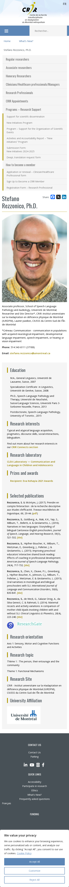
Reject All (34, 879)
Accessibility (34, 781)
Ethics (34, 790)
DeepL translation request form (24, 157)
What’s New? (26, 41)
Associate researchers (19, 67)
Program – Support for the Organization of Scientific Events (35, 130)
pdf (35, 513)
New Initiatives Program (19, 122)
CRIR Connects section (26, 447)
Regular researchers (17, 59)
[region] (34, 858)
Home (7, 41)
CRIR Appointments (17, 101)
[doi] (19, 537)
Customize (34, 870)
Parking (34, 756)
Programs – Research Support (23, 109)
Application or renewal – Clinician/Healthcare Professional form (30, 173)
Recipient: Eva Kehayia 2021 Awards (32, 480)
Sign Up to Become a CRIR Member (25, 181)
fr (64, 4)
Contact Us (34, 752)
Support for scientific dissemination (26, 116)
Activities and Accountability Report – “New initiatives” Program (29, 140)
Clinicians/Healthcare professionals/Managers (33, 84)
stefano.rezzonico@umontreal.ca (30, 353)
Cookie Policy (24, 853)
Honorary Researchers (18, 76)
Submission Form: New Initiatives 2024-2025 (20, 149)
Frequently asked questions (34, 799)
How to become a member (20, 164)
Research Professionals (19, 92)
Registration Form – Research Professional (29, 187)
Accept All (34, 861)
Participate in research (34, 786)
